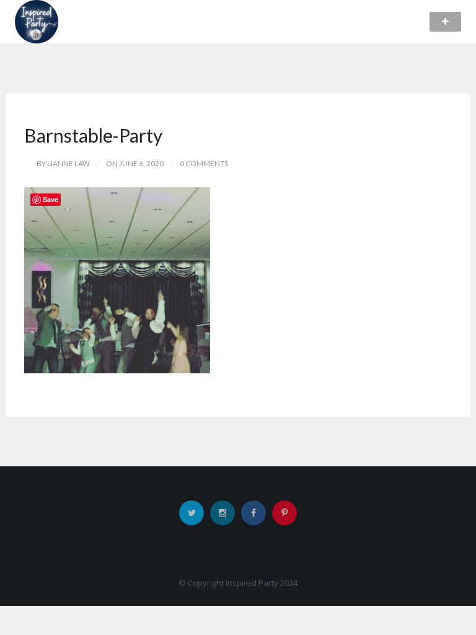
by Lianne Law (63, 163)
